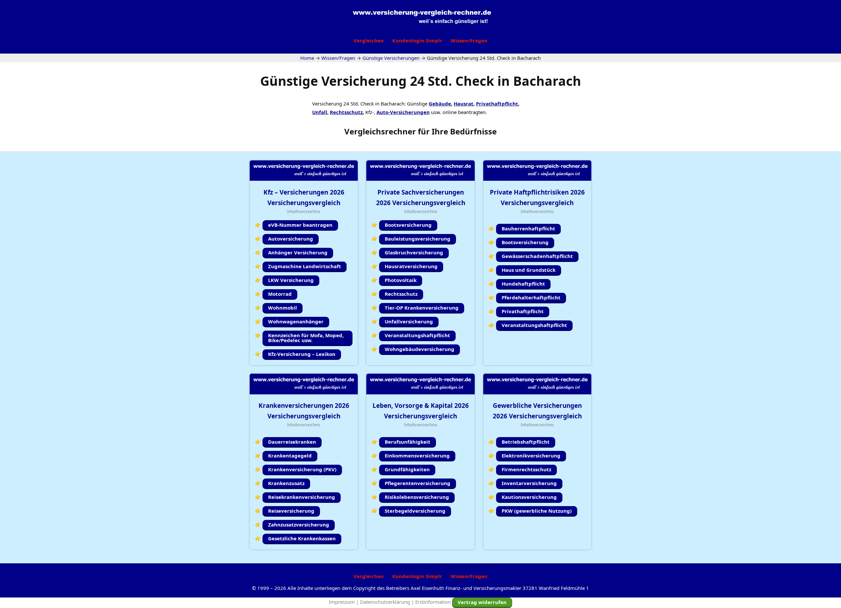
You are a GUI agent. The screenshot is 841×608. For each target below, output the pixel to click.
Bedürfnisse (473, 131)
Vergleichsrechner (380, 131)
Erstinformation (433, 601)
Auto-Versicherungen (403, 112)
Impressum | (344, 601)
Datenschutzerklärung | (387, 601)
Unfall (319, 112)
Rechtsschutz (346, 112)
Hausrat (463, 103)
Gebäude (440, 103)
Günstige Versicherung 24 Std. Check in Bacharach (420, 80)
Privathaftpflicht (497, 103)
